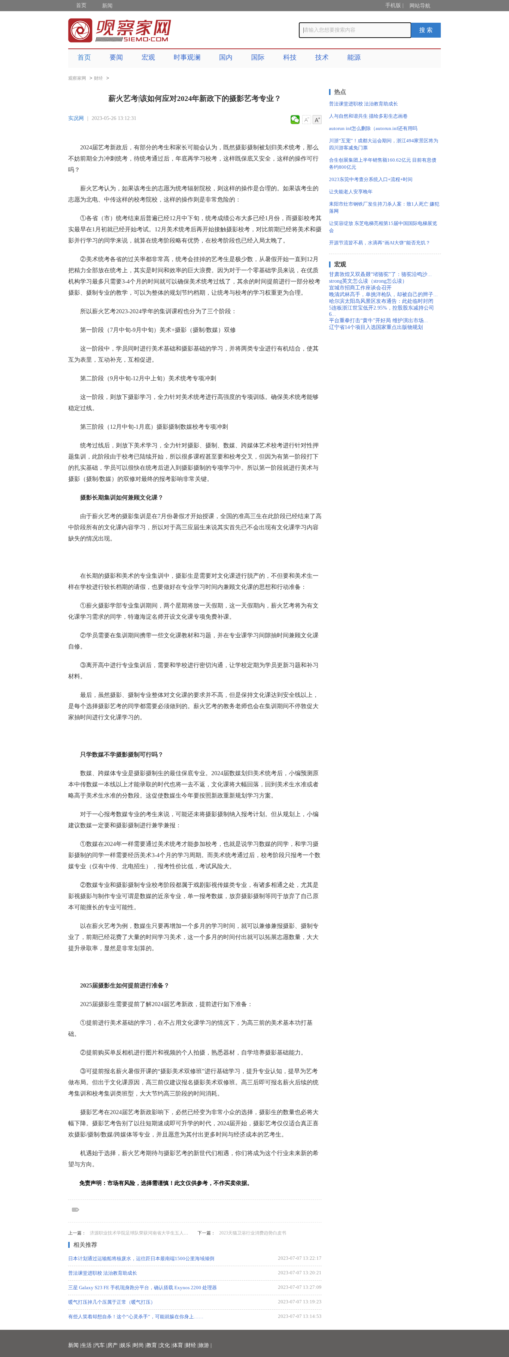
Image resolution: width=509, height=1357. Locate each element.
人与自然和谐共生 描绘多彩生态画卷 (368, 116)
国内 (226, 57)
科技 (290, 57)
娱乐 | (126, 1345)
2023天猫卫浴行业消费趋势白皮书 (252, 1233)
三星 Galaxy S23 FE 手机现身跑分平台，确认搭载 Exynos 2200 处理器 (142, 1287)
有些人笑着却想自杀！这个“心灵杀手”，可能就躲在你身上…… (135, 1316)
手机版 (393, 5)
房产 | (113, 1345)
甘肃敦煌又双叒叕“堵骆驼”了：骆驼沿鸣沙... (380, 274)
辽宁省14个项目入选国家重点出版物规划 (376, 327)
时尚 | (139, 1345)
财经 (98, 78)
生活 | (87, 1345)
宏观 (148, 57)
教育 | (152, 1345)
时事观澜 (187, 57)
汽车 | (100, 1345)
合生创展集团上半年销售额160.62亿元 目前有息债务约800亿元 (382, 163)
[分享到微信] (295, 119)
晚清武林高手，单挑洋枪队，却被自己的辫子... (383, 294)
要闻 (116, 57)
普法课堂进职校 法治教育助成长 (102, 1273)
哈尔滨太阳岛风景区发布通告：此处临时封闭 (381, 301)
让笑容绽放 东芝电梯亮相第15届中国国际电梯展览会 (383, 227)
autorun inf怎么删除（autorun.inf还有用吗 (373, 128)
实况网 (76, 118)
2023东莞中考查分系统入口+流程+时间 (370, 179)
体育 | (179, 1345)
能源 (354, 57)
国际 (258, 57)
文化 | (166, 1345)
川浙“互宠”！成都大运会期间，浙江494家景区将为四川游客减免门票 (383, 144)
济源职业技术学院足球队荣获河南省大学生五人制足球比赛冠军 (152, 1233)
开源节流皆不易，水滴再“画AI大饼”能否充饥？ (379, 242)
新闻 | (74, 1345)
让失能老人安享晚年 (351, 191)
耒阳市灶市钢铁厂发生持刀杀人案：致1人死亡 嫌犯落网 (384, 207)
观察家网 (77, 78)
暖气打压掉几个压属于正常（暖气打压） (111, 1302)
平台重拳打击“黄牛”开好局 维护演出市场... (378, 320)
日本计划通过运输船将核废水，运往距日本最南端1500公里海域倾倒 (141, 1258)
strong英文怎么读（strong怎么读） (368, 281)
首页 (81, 5)
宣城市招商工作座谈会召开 (360, 288)
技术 (322, 57)
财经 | (192, 1345)
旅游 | (205, 1345)
